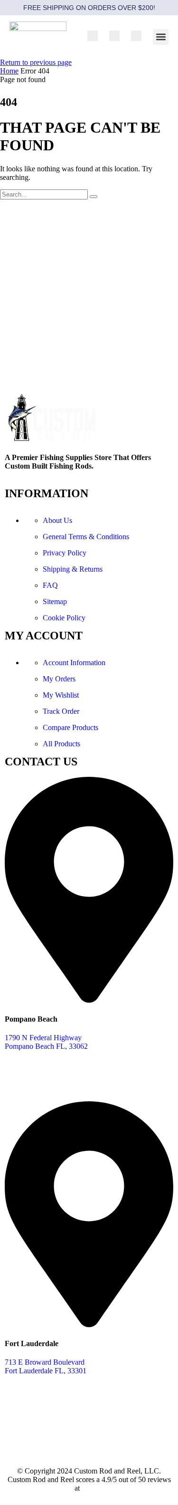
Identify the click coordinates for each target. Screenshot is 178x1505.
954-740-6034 (26, 1404)
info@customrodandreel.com (48, 1437)
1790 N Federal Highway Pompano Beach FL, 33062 (46, 1042)
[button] (161, 37)
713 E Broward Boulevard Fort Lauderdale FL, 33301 (45, 1366)
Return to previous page (36, 62)
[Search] (93, 196)
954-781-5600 (26, 1080)
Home (9, 71)
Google (93, 1488)
